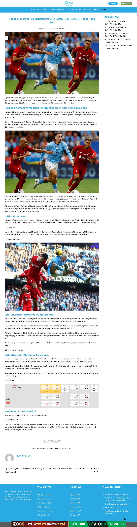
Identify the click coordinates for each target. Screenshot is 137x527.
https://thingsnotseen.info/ (120, 494)
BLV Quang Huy (59, 28)
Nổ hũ (78, 10)
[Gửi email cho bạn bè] (52, 441)
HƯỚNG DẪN (41, 10)
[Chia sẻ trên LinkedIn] (59, 441)
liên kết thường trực (65, 448)
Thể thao (70, 10)
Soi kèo (103, 10)
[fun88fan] (68, 3)
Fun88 (33, 10)
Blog (96, 10)
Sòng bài (60, 10)
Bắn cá (52, 10)
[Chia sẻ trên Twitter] (48, 441)
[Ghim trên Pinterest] (55, 441)
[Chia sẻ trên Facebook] (44, 441)
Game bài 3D (87, 10)
